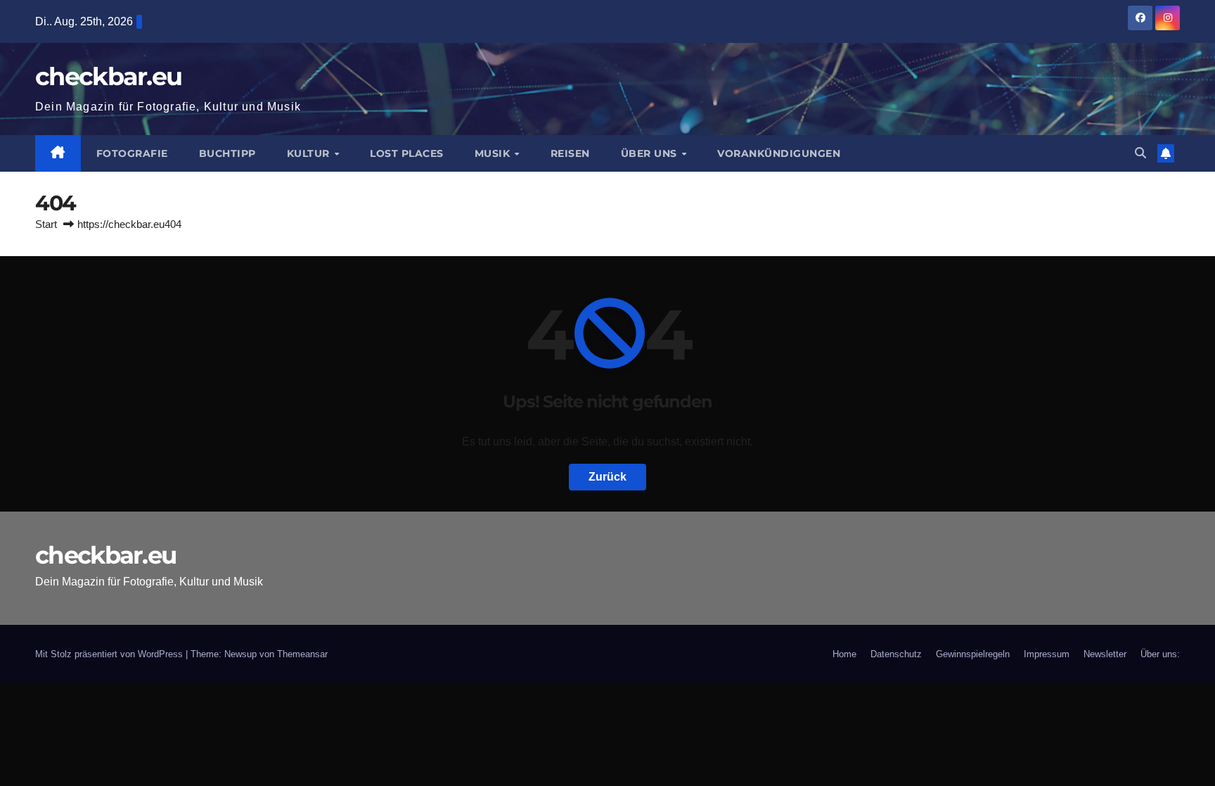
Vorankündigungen (778, 153)
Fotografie (132, 153)
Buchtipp (227, 153)
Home (844, 654)
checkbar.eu (108, 76)
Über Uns (651, 153)
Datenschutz (896, 654)
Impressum (1046, 654)
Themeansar (302, 654)
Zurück (607, 477)
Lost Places (407, 153)
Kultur (310, 153)
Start (46, 224)
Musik (494, 153)
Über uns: (1160, 654)
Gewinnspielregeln (973, 654)
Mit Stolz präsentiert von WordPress (110, 654)
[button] (1140, 153)
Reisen (570, 153)
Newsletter (1105, 654)
